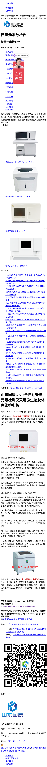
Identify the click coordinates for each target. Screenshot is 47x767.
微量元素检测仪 (32, 624)
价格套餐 (9, 110)
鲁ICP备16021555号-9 (16, 741)
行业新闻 (9, 92)
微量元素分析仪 (11, 55)
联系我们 (9, 8)
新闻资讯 (9, 83)
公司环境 (9, 78)
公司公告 (9, 97)
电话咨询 (9, 756)
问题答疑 (9, 104)
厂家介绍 (9, 3)
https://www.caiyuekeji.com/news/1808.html (18, 606)
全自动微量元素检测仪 (16, 624)
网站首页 (9, 52)
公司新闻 (9, 87)
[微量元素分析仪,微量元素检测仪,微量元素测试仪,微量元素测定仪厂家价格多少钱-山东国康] (14, 28)
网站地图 (9, 11)
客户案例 (9, 101)
